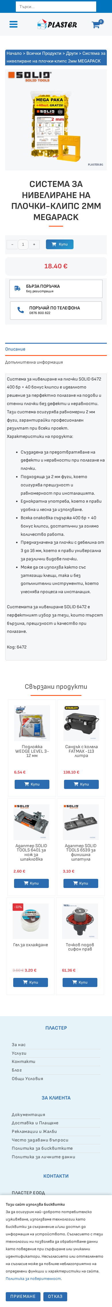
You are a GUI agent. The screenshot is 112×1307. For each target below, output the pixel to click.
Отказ (55, 1296)
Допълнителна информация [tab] (34, 362)
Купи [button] (84, 784)
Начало (14, 53)
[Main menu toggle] (13, 24)
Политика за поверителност (33, 1278)
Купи (63, 244)
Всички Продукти (43, 53)
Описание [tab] (15, 349)
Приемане (23, 1296)
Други (72, 53)
